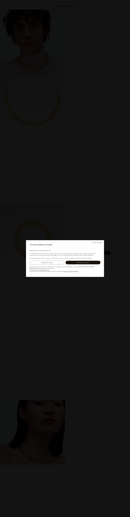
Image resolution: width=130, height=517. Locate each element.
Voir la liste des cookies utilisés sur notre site (39, 270)
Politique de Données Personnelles (70, 271)
